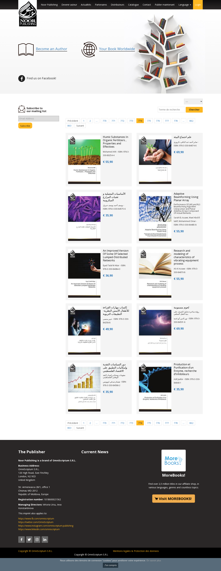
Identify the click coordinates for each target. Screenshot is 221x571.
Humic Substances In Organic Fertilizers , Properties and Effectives (115, 141)
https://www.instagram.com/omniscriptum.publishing (45, 525)
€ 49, (108, 329)
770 (104, 120)
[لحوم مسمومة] (155, 330)
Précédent (72, 120)
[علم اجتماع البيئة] (155, 159)
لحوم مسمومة (181, 307)
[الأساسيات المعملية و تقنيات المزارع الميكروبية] (84, 216)
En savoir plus (154, 560)
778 (176, 120)
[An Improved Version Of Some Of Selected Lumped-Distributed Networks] (84, 273)
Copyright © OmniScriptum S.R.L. (35, 551)
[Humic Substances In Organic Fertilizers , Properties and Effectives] (84, 159)
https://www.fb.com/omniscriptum (36, 518)
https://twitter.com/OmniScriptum (35, 522)
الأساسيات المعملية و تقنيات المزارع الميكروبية (114, 197)
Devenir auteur (69, 4)
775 (149, 120)
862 (191, 120)
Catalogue (133, 4)
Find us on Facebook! (41, 78)
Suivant (80, 125)
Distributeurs (117, 4)
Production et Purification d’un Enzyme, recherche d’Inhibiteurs (185, 369)
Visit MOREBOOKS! (175, 498)
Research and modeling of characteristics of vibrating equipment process (186, 257)
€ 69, (179, 152)
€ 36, (108, 275)
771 (113, 120)
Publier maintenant (165, 4)
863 (69, 125)
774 (140, 120)
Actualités (86, 4)
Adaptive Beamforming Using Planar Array (186, 197)
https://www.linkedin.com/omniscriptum (39, 529)
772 (122, 120)
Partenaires (101, 4)
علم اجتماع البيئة (183, 137)
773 (131, 120)
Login (198, 4)
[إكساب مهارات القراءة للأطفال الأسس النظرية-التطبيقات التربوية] (84, 330)
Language (183, 4)
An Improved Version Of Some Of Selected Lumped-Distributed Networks (115, 255)
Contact (147, 4)
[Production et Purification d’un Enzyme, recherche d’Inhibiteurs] (155, 386)
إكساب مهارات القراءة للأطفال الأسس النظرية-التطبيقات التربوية (116, 311)
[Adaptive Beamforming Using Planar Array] (155, 216)
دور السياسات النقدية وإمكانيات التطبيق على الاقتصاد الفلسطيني (115, 368)
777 (167, 120)
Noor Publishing (49, 4)
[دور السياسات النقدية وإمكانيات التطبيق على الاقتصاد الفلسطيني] (84, 386)
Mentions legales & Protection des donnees (136, 551)
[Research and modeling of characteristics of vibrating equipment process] (155, 273)
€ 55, (108, 162)
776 (158, 120)
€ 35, (108, 215)
